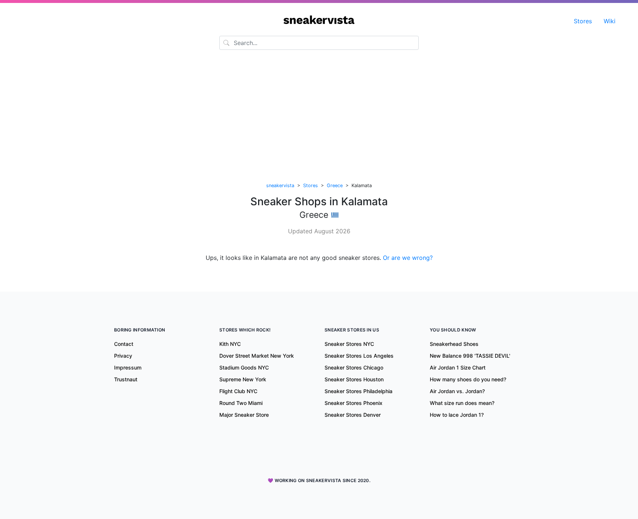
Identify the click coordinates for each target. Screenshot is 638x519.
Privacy (123, 356)
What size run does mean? (462, 403)
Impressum (127, 367)
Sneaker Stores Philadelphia (358, 391)
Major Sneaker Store (244, 415)
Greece (335, 185)
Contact (123, 344)
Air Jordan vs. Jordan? (457, 391)
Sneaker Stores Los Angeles (359, 356)
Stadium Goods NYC (244, 367)
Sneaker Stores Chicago (354, 367)
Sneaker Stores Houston (354, 379)
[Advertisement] (319, 117)
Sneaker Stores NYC (349, 344)
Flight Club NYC (238, 391)
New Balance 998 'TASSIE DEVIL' (470, 356)
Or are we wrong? (408, 257)
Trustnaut (125, 379)
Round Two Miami (241, 403)
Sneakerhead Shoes (454, 344)
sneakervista (280, 185)
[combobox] (319, 43)
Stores (583, 21)
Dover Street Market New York (256, 356)
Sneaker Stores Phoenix (354, 403)
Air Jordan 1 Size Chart (458, 367)
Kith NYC (230, 344)
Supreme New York (242, 379)
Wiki (609, 21)
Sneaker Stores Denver (353, 415)
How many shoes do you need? (468, 379)
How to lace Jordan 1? (457, 415)
